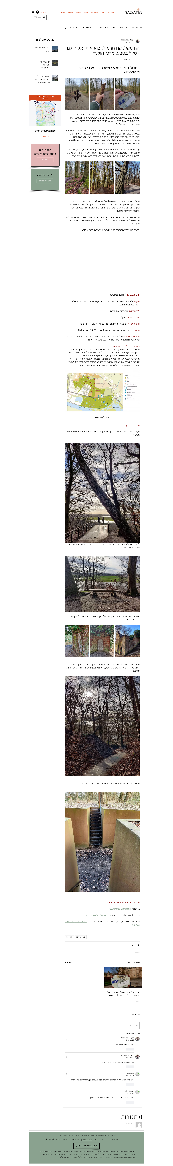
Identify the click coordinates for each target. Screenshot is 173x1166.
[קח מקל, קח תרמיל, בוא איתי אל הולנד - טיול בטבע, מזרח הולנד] (123, 977)
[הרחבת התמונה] (127, 94)
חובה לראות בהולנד (107, 28)
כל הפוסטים (137, 28)
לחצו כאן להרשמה (66, 1135)
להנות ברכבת (88, 28)
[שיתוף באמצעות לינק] (133, 945)
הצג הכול (68, 962)
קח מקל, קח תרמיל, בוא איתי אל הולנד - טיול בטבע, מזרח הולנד (123, 993)
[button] (33, 12)
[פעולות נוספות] (66, 1039)
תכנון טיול (123, 28)
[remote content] (102, 262)
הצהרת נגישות (87, 1139)
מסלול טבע (80, 937)
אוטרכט (69, 937)
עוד (77, 28)
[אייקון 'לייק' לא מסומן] (132, 1049)
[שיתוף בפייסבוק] (138, 945)
